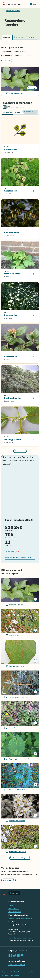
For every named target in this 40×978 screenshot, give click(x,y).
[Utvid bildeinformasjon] (6, 93)
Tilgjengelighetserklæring (27, 972)
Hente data (5, 975)
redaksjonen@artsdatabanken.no (20, 918)
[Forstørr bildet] (35, 599)
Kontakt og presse (14, 911)
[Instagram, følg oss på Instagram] (14, 955)
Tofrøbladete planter (13, 10)
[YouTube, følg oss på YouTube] (22, 955)
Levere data (15, 975)
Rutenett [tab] (9, 112)
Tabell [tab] (19, 112)
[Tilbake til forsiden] (11, 4)
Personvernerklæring (9, 972)
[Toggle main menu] (33, 4)
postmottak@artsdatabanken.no (19, 938)
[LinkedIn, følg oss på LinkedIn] (18, 955)
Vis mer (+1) (21, 451)
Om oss (10, 905)
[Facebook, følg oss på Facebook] (10, 955)
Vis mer (7, 60)
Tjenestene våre (13, 908)
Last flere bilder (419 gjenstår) (20, 858)
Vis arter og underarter (16, 107)
